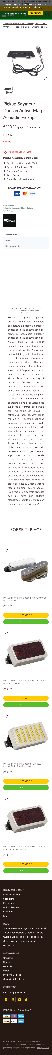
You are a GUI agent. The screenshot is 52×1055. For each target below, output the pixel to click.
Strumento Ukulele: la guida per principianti (24, 928)
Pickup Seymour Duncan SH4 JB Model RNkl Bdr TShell (24, 682)
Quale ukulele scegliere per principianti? (23, 937)
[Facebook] (6, 999)
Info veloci (26, 615)
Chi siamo (8, 958)
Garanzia (7, 966)
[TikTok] (26, 999)
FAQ (5, 915)
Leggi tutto (26, 621)
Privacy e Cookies (12, 975)
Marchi (6, 970)
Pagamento (8, 903)
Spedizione (8, 899)
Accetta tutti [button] (35, 13)
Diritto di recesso (11, 907)
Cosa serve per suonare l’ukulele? (20, 941)
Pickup (16, 27)
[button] (17, 152)
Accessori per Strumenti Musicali (18, 23)
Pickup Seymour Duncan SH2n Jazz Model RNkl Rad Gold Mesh (22, 765)
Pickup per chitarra (14, 211)
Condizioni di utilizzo (13, 979)
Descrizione (11, 234)
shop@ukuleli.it (43, 1048)
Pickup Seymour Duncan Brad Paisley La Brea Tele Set (24, 599)
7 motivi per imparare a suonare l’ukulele (23, 932)
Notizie (6, 962)
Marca (8, 240)
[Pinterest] (19, 999)
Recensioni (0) (12, 246)
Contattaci (8, 911)
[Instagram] (13, 999)
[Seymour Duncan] (26, 220)
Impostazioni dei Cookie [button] (14, 13)
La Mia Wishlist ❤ (12, 894)
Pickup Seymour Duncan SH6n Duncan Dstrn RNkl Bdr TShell (24, 848)
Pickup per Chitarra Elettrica (34, 27)
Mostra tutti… (9, 945)
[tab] (26, 234)
